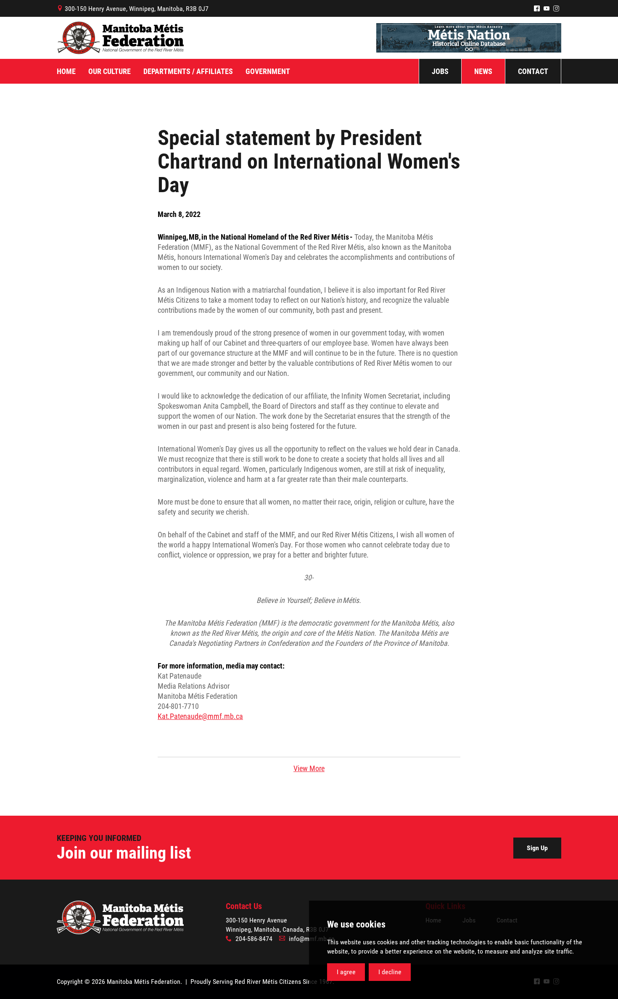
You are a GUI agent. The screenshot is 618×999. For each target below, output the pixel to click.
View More (309, 768)
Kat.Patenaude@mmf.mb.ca (200, 716)
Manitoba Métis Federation (120, 38)
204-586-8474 (253, 939)
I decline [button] (389, 972)
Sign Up (537, 848)
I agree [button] (346, 972)
